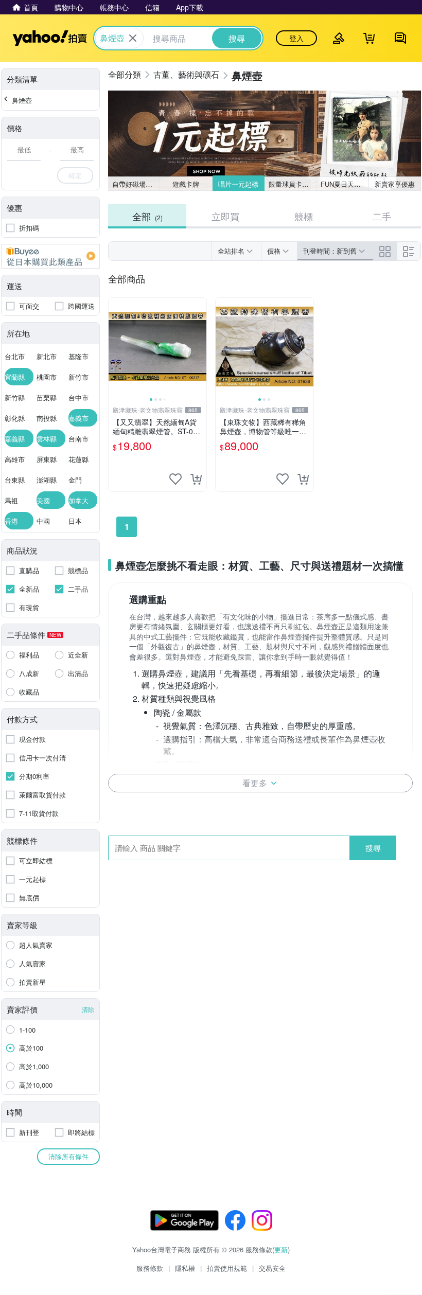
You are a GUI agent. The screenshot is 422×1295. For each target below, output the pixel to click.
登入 (296, 38)
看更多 (254, 783)
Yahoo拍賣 (49, 38)
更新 (281, 1249)
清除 (88, 1009)
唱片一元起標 (238, 184)
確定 (75, 175)
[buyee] (50, 256)
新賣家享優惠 (395, 184)
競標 (303, 216)
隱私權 (185, 1268)
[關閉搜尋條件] (133, 38)
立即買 (225, 216)
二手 (382, 216)
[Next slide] (199, 347)
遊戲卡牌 (185, 184)
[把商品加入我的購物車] (196, 479)
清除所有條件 (68, 1156)
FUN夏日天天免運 (344, 184)
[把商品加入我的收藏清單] (175, 479)
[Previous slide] (115, 347)
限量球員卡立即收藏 (292, 184)
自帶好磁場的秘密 (136, 184)
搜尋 (373, 847)
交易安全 (272, 1268)
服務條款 (149, 1268)
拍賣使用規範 (227, 1268)
